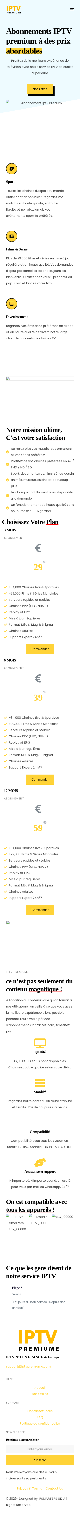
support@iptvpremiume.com (28, 1366)
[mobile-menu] (70, 10)
